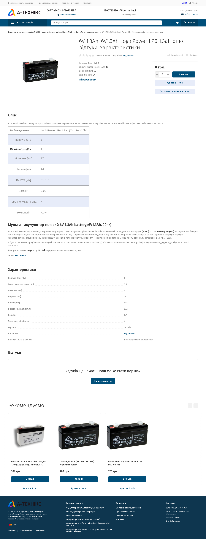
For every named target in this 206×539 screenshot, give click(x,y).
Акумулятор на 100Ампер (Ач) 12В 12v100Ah (85, 508)
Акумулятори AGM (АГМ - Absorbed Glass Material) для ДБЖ (45, 32)
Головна (12, 32)
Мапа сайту (40, 531)
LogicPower (128, 55)
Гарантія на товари (70, 3)
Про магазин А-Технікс (47, 3)
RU (186, 3)
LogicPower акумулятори (87, 32)
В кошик (183, 74)
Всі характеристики (87, 79)
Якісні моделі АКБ (74, 515)
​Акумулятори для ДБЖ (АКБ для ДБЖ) (83, 519)
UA (183, 3)
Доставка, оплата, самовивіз (20, 3)
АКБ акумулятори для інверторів (80, 512)
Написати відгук (103, 55)
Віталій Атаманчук (19, 255)
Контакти (87, 3)
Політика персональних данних (20, 531)
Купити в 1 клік (175, 82)
